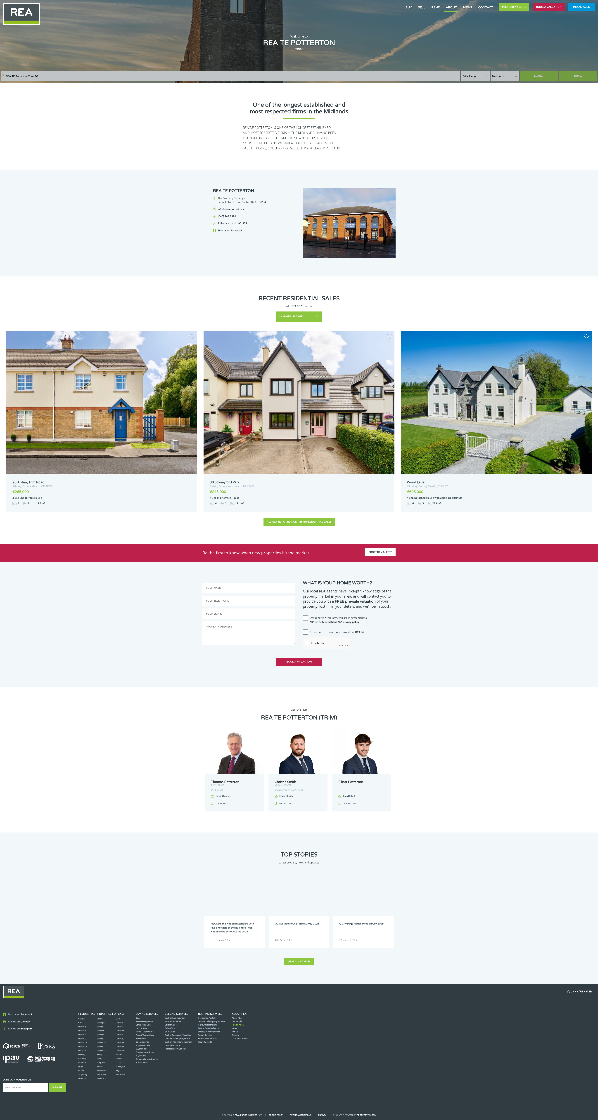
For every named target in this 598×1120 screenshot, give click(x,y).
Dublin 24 (120, 1050)
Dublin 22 (101, 1050)
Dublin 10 (82, 1039)
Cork (80, 1023)
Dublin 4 (119, 1027)
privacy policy (351, 622)
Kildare (119, 1055)
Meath (100, 1067)
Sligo (118, 1070)
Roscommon (102, 1070)
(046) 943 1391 (227, 216)
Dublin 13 (82, 1043)
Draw (578, 76)
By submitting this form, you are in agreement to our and (338, 620)
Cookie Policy (276, 1115)
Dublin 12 (120, 1039)
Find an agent (582, 7)
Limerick (82, 1062)
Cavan (99, 1019)
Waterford (102, 1074)
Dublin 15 (120, 1043)
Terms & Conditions (300, 1115)
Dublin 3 (100, 1027)
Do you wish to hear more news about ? (337, 632)
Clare (118, 1019)
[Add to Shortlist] (192, 336)
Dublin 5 (82, 1031)
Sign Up (57, 1087)
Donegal (100, 1023)
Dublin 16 (82, 1047)
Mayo (80, 1067)
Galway (81, 1055)
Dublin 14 (101, 1043)
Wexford (82, 1079)
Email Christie (286, 796)
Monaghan (120, 1067)
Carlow (81, 1019)
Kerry (99, 1055)
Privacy (322, 1115)
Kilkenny (82, 1059)
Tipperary (82, 1074)
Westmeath (121, 1074)
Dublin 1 (119, 1023)
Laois (99, 1059)
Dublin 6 (100, 1031)
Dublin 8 (100, 1035)
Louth (118, 1062)
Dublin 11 (101, 1039)
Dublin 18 (120, 1047)
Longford (101, 1062)
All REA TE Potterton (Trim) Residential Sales (299, 521)
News (467, 7)
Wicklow (100, 1079)
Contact (485, 7)
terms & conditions (326, 622)
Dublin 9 (119, 1035)
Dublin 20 (82, 1050)
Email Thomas (223, 796)
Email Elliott (349, 796)
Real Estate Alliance (246, 1115)
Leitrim (119, 1059)
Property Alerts (514, 7)
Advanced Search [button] (584, 74)
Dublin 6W (120, 1031)
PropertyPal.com (366, 1115)
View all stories (299, 961)
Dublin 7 (82, 1035)
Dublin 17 (101, 1047)
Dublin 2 (82, 1027)
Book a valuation (549, 7)
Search (539, 76)
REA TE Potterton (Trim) (22, 76)
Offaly (81, 1070)
